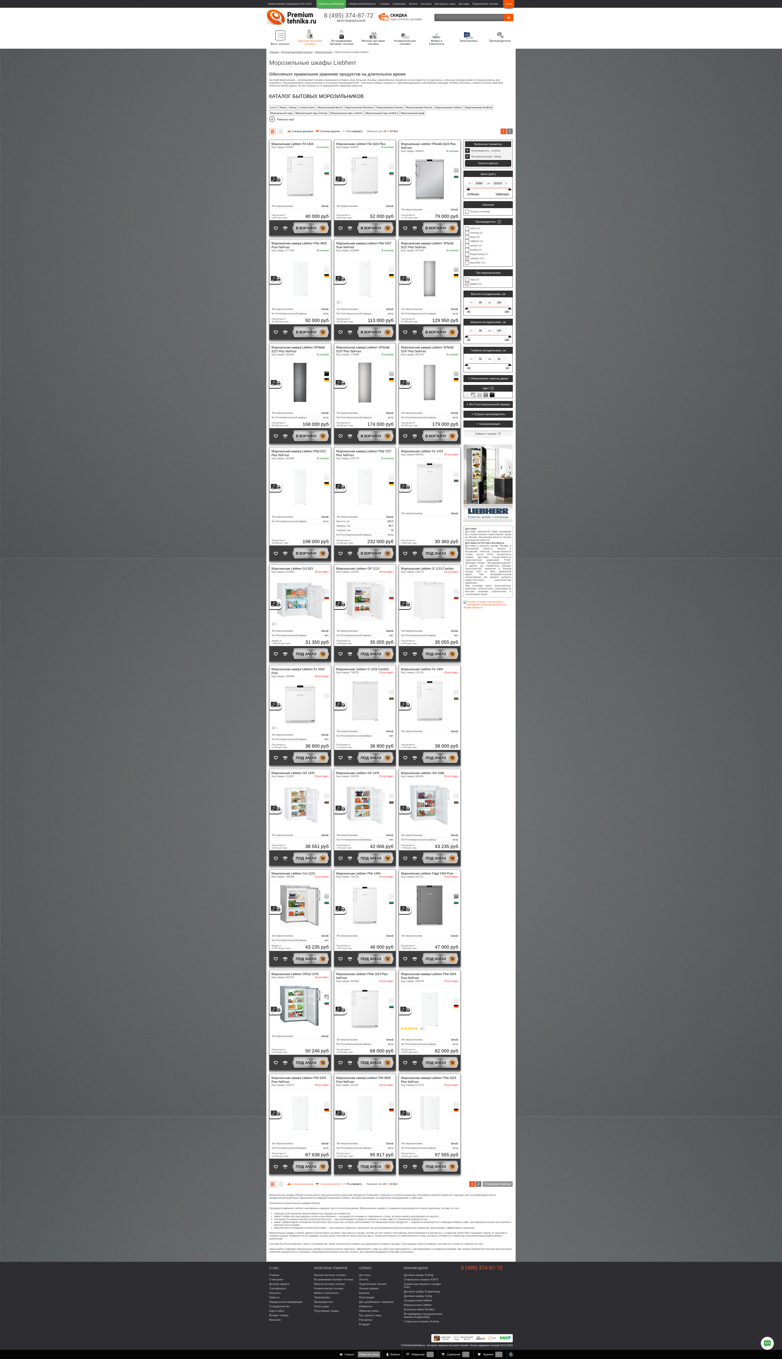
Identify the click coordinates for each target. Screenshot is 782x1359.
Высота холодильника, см (488, 294)
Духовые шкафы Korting (418, 1275)
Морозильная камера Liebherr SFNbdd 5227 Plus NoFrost (298, 349)
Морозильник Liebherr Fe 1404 (422, 669)
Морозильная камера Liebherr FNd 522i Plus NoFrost (298, 453)
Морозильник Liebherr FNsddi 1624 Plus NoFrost (428, 145)
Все (396, 131)
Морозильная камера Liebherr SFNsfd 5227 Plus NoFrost (427, 245)
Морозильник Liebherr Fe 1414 (422, 451)
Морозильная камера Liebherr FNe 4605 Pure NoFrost (299, 245)
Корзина (364, 1292)
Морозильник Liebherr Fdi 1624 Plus (361, 144)
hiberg (293, 107)
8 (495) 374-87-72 (348, 15)
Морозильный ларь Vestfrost (382, 113)
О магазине (399, 3)
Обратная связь (369, 1354)
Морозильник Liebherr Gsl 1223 (293, 873)
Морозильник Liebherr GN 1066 (422, 773)
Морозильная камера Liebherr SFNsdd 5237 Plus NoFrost (362, 349)
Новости (274, 1297)
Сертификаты (277, 1288)
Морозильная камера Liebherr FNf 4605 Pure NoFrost (363, 1079)
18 (384, 131)
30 (388, 131)
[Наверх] (511, 1354)
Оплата (413, 3)
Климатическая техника (405, 42)
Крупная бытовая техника (310, 42)
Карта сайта (276, 1310)
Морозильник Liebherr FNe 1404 (358, 873)
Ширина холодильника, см (488, 322)
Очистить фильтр (488, 163)
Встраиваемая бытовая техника (342, 42)
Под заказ (435, 553)
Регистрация (366, 1297)
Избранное (365, 1306)
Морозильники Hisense (419, 107)
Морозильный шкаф (412, 113)
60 (391, 131)
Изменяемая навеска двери (489, 378)
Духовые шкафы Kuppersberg (422, 1291)
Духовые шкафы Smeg (418, 1295)
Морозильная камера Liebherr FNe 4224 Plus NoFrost (428, 1079)
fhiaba (283, 107)
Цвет (486, 388)
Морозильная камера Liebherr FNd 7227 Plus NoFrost (363, 453)
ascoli (273, 107)
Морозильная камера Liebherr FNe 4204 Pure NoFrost (428, 976)
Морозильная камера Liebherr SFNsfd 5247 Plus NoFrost (427, 349)
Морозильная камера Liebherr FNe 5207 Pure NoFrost (363, 245)
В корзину (306, 228)
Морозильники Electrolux (359, 107)
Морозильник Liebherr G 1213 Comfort (427, 568)
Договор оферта (279, 1283)
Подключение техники (485, 3)
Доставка (464, 3)
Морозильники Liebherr (448, 107)
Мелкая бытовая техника (373, 42)
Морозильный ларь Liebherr (346, 113)
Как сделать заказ (445, 3)
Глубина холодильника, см (488, 350)
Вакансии (275, 1319)
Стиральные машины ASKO (421, 1279)
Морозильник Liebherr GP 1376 (292, 773)
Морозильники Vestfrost (478, 107)
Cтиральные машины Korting (421, 1321)
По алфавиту (353, 131)
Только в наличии (480, 211)
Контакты (426, 3)
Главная (385, 3)
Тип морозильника (488, 272)
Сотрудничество (279, 1306)
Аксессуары (321, 1306)
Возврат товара (278, 1315)
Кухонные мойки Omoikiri (419, 1309)
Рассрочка (365, 1319)
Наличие (488, 204)
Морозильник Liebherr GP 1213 (357, 568)
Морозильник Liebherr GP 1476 (357, 773)
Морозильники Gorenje (390, 107)
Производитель (485, 221)
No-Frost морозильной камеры (489, 404)
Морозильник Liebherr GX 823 (292, 568)
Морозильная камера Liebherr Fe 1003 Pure (297, 671)
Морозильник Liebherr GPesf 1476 (295, 974)
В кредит (364, 1324)
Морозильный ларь (281, 113)
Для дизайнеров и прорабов (376, 1301)
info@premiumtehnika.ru (362, 3)
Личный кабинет (369, 1288)
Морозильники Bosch (330, 107)
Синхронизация (489, 423)
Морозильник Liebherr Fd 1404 (292, 144)
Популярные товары (326, 1310)
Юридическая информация (285, 1301)
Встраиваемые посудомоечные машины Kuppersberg (423, 1315)
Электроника (468, 40)
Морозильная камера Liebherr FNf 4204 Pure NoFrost (298, 1079)
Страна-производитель (489, 414)
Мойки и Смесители (436, 42)
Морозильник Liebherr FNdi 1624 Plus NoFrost (362, 976)
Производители (500, 40)
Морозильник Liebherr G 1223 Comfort (362, 669)
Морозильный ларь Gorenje (311, 113)
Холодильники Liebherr (418, 1300)
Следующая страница (498, 1184)
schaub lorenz (307, 107)
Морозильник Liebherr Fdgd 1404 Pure (427, 873)
